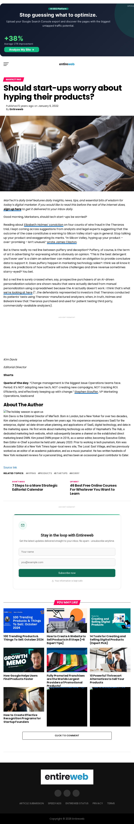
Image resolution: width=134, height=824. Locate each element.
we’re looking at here (17, 292)
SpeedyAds (54, 803)
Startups (61, 473)
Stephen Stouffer (86, 392)
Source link (10, 467)
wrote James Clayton (62, 242)
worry (75, 473)
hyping (31, 473)
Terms (111, 803)
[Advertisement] (67, 334)
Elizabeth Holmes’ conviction (43, 225)
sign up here (12, 209)
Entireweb (16, 109)
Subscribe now (67, 573)
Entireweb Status (77, 803)
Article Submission (31, 803)
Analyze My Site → (21, 49)
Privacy (98, 803)
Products (45, 473)
